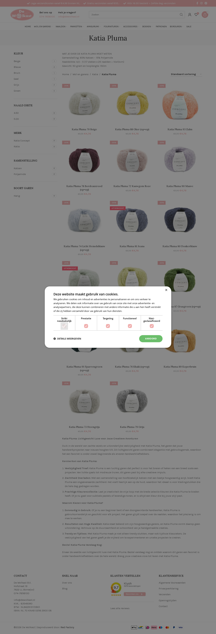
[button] (67, 338)
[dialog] (108, 317)
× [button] (166, 290)
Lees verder (129, 310)
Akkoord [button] (151, 338)
